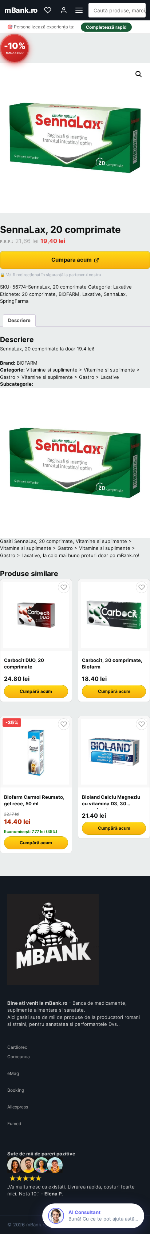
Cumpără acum (36, 691)
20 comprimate (39, 294)
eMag (13, 1073)
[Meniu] (79, 10)
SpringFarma (14, 301)
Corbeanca (18, 1056)
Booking (15, 1090)
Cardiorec (17, 1047)
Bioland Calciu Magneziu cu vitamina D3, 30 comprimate (111, 803)
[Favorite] (47, 10)
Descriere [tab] (19, 320)
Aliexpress (17, 1107)
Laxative (122, 287)
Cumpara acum (71, 259)
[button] (138, 74)
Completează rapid (106, 27)
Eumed (14, 1123)
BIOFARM (69, 294)
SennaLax (115, 294)
